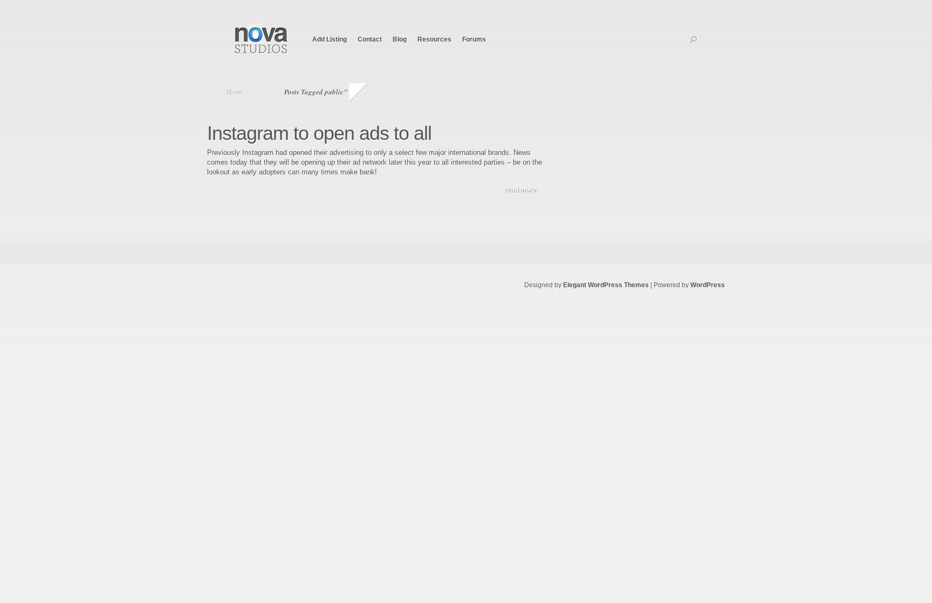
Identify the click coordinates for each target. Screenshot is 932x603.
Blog (400, 39)
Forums (474, 39)
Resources (434, 39)
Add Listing (329, 39)
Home (235, 92)
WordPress (707, 285)
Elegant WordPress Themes (606, 285)
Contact (370, 39)
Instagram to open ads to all (319, 133)
